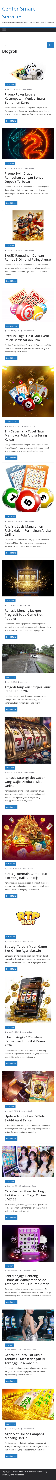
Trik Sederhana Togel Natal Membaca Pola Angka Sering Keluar (26, 435)
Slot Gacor (10, 768)
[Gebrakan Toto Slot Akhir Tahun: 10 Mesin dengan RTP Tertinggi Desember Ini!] (28, 1325)
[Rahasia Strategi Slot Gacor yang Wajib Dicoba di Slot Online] (28, 740)
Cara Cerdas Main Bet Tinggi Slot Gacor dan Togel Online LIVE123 (25, 1195)
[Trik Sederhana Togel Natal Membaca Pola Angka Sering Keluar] (28, 391)
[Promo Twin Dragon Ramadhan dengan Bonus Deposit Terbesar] (28, 144)
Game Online (10, 517)
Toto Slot (9, 1266)
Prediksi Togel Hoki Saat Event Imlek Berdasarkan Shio (27, 338)
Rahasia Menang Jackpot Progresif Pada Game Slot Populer (23, 614)
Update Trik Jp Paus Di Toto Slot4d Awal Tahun (25, 1118)
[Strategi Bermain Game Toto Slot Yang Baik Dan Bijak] (28, 837)
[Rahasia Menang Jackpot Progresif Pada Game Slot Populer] (28, 578)
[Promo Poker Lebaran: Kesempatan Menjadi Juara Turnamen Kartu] (28, 70)
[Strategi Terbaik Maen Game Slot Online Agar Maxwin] (28, 918)
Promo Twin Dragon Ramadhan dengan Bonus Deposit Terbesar (24, 177)
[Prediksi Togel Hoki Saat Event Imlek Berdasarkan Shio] (28, 305)
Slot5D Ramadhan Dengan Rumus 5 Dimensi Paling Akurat (28, 257)
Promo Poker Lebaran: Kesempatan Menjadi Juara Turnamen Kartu (25, 98)
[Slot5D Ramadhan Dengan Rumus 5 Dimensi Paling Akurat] (28, 225)
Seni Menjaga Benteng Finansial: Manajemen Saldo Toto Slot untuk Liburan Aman (27, 1280)
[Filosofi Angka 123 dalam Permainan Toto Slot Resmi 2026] (28, 999)
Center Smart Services (26, 1471)
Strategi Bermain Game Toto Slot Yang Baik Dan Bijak (26, 875)
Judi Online (10, 164)
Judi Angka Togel (12, 326)
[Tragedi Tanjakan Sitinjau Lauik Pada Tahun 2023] (28, 658)
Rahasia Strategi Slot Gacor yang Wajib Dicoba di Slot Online (25, 781)
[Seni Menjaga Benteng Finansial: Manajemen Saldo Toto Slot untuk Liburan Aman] (28, 1243)
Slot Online (10, 85)
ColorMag (6, 1474)
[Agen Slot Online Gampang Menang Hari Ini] (28, 1404)
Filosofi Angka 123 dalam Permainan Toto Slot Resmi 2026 (25, 1041)
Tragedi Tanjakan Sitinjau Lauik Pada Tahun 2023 (28, 689)
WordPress (19, 1474)
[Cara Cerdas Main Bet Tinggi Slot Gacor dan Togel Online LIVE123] (28, 1161)
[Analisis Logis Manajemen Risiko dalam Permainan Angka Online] (28, 488)
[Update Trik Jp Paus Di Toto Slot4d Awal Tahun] (28, 1086)
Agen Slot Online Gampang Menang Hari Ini (24, 1436)
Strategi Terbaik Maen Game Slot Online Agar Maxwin (26, 948)
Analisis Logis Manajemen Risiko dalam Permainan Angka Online (28, 530)
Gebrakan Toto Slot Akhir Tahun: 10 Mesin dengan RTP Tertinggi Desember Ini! (26, 1359)
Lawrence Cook (26, 89)
